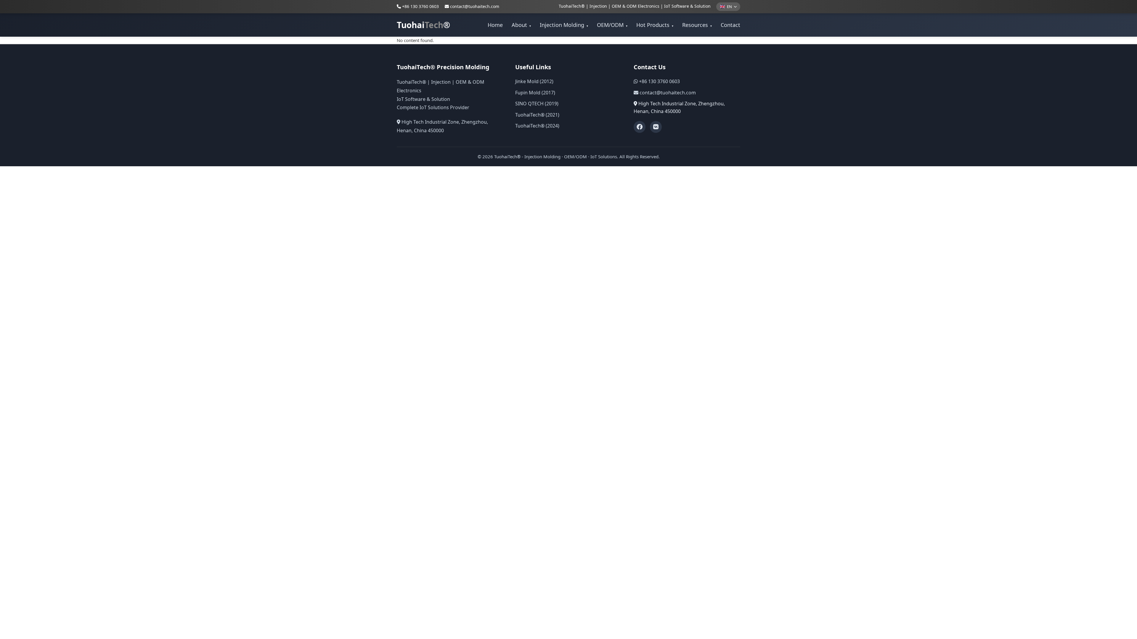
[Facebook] (639, 127)
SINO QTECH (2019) (536, 103)
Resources (697, 24)
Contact (730, 24)
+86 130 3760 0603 (420, 6)
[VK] (656, 127)
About (521, 24)
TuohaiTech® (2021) (537, 115)
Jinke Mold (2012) (534, 81)
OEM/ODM (612, 24)
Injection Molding (564, 24)
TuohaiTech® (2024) (537, 125)
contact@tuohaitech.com (474, 6)
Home (495, 24)
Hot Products (654, 24)
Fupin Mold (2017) (535, 92)
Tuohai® (423, 24)
